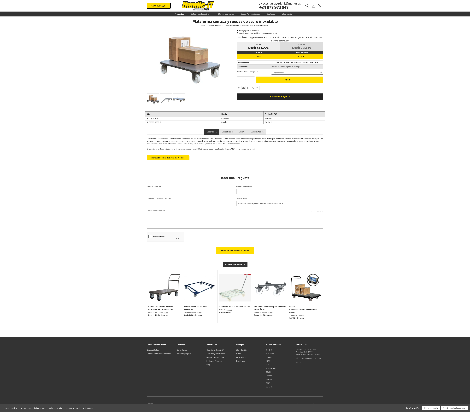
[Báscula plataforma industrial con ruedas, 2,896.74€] (306, 288)
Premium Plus (271, 368)
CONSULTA (158, 5)
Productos (180, 14)
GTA (267, 365)
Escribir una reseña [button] (301, 52)
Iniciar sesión (241, 357)
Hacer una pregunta (184, 354)
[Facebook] (239, 88)
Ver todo (269, 387)
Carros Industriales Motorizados (159, 354)
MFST (268, 383)
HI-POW (269, 357)
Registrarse (240, 361)
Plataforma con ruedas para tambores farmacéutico (270, 308)
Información (287, 14)
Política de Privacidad (214, 361)
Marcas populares (226, 14)
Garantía (242, 132)
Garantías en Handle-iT (215, 350)
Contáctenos (182, 350)
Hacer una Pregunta (280, 96)
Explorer (269, 376)
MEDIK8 (269, 379)
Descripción (212, 132)
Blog (208, 365)
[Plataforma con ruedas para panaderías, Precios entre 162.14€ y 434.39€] (200, 288)
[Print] (248, 88)
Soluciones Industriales (201, 14)
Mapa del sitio (241, 350)
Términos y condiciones (215, 354)
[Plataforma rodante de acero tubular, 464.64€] (235, 288)
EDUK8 (268, 372)
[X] (253, 88)
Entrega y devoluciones (215, 357)
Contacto (271, 14)
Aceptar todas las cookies (454, 408)
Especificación (227, 132)
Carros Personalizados (251, 14)
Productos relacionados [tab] (235, 264)
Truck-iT (269, 350)
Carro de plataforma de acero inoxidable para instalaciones (160, 308)
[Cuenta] (314, 6)
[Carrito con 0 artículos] (320, 6)
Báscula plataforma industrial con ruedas (303, 311)
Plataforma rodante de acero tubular (234, 306)
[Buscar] (307, 6)
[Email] (243, 88)
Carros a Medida (257, 132)
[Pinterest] (257, 88)
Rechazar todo (431, 408)
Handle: (248, 72)
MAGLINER (270, 354)
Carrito (238, 354)
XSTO (268, 361)
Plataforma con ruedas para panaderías (195, 308)
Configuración (412, 408)
